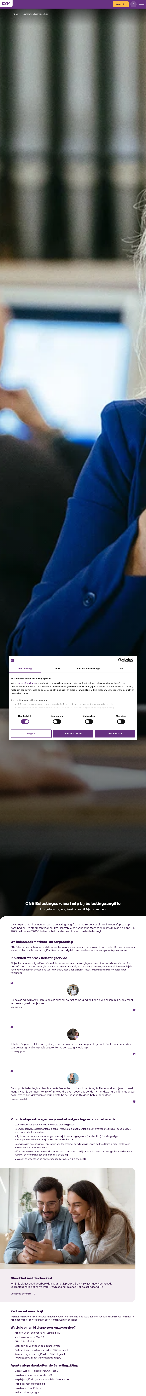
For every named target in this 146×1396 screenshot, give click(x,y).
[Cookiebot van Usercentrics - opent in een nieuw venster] (122, 660)
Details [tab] (56, 668)
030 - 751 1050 (28, 966)
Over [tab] (121, 668)
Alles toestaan (115, 733)
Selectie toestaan (73, 733)
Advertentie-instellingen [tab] (89, 668)
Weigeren (31, 733)
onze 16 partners (27, 683)
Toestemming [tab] (25, 668)
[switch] (57, 721)
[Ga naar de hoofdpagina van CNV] (6, 3)
